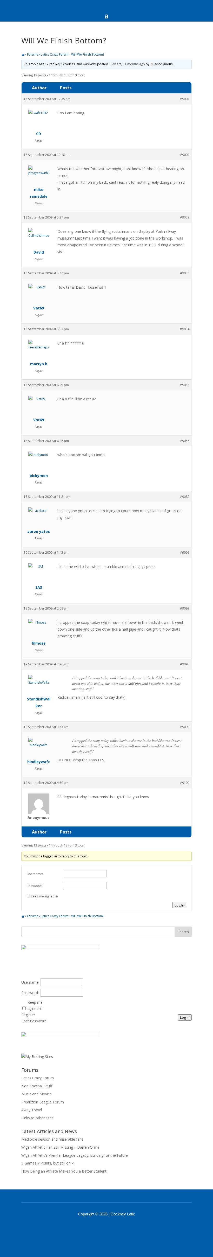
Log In (179, 905)
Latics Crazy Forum (55, 54)
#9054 (184, 329)
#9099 (184, 727)
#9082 (184, 496)
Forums (32, 54)
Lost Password (33, 1020)
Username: (35, 874)
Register (28, 1014)
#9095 (184, 664)
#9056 (184, 441)
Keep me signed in (44, 896)
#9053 (184, 273)
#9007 (184, 99)
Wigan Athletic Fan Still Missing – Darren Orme (60, 1147)
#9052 (184, 217)
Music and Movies (36, 1093)
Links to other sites (37, 1117)
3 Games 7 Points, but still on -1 (48, 1163)
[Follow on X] (113, 1228)
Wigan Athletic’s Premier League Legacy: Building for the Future (74, 1155)
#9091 (184, 552)
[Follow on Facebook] (99, 1228)
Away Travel (31, 1109)
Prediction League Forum (42, 1102)
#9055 (184, 385)
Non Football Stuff (36, 1085)
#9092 (184, 608)
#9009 (184, 155)
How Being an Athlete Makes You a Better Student (63, 1171)
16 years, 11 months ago (127, 64)
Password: (34, 886)
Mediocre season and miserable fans (52, 1139)
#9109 (184, 782)
